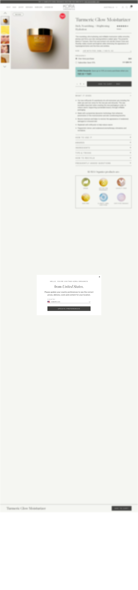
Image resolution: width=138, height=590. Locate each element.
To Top (126, 565)
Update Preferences (69, 309)
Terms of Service (77, 564)
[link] (69, 557)
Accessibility (87, 564)
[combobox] (9, 525)
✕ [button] (99, 277)
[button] (69, 510)
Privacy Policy (67, 564)
